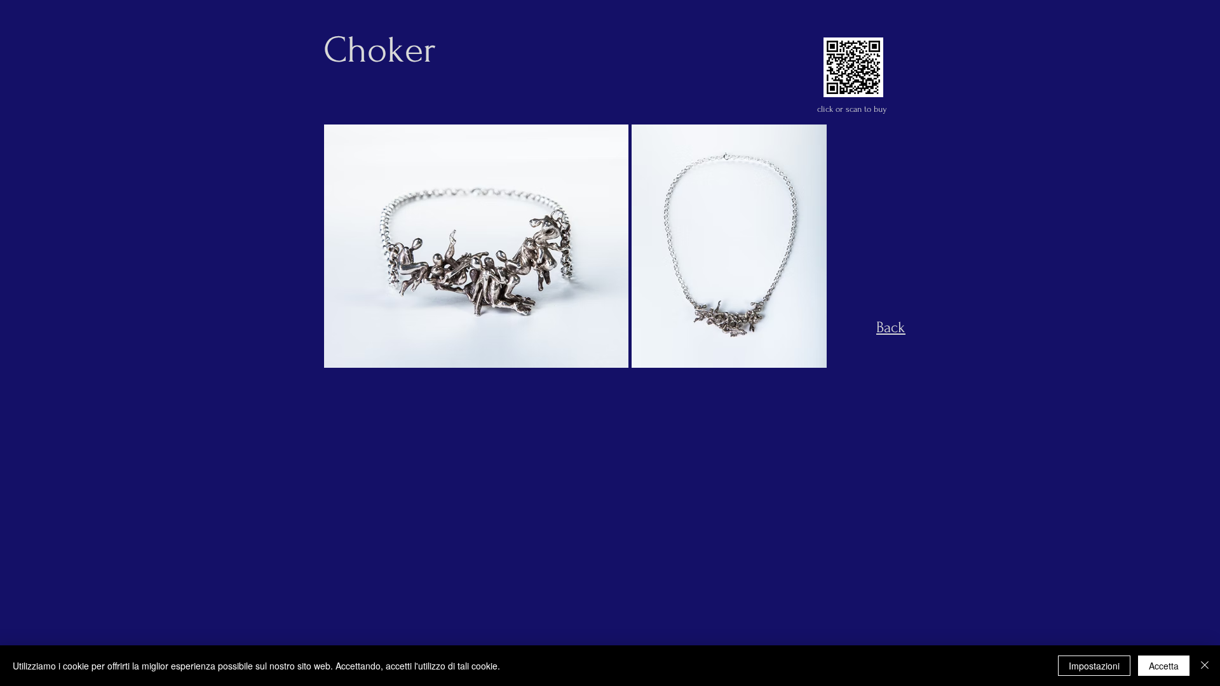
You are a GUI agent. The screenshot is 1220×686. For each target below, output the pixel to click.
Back (890, 327)
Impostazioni (1094, 665)
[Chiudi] (1204, 666)
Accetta (1164, 665)
